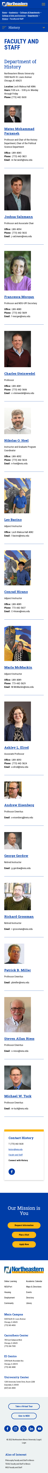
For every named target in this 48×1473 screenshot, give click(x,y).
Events (29, 1292)
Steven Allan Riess (19, 1039)
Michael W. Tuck (17, 1096)
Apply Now (24, 1244)
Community (9, 1303)
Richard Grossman (19, 916)
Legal (39, 1440)
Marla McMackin (18, 667)
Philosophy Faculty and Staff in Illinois (19, 1460)
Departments (33, 16)
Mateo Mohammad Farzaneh (19, 131)
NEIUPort (8, 1286)
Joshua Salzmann (18, 217)
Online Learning (10, 1281)
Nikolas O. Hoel (16, 440)
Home (4, 12)
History (5, 19)
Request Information (24, 1225)
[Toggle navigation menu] (43, 4)
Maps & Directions (33, 1286)
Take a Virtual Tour (24, 1406)
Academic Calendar (34, 1281)
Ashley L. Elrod (16, 747)
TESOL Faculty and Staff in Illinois (17, 1464)
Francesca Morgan (19, 297)
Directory (30, 1297)
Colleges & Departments (30, 12)
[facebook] (12, 1172)
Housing (7, 1292)
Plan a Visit (24, 1235)
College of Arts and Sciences (14, 16)
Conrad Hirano (16, 592)
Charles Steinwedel (19, 373)
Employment (9, 1297)
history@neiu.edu (16, 1149)
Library (29, 1303)
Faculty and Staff (16, 1155)
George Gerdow (16, 856)
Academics (13, 12)
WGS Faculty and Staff (13, 1467)
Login (24, 1443)
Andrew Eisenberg (19, 805)
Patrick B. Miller (17, 970)
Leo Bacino (13, 520)
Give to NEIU (24, 1416)
